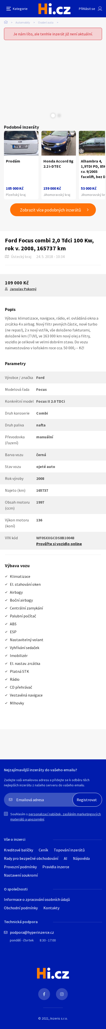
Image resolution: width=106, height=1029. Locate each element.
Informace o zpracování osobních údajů (37, 899)
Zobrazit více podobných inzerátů (50, 210)
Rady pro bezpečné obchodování (31, 858)
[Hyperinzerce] (54, 8)
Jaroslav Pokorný (23, 289)
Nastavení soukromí (21, 875)
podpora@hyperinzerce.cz (32, 932)
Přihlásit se (87, 8)
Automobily (23, 22)
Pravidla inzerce (55, 866)
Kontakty (51, 907)
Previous (47, 115)
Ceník (43, 849)
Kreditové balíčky (18, 849)
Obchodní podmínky (21, 907)
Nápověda (81, 858)
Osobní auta (45, 22)
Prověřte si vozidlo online (59, 543)
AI (65, 858)
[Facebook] (44, 994)
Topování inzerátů (69, 849)
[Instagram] (62, 994)
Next (59, 115)
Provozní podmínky (20, 866)
